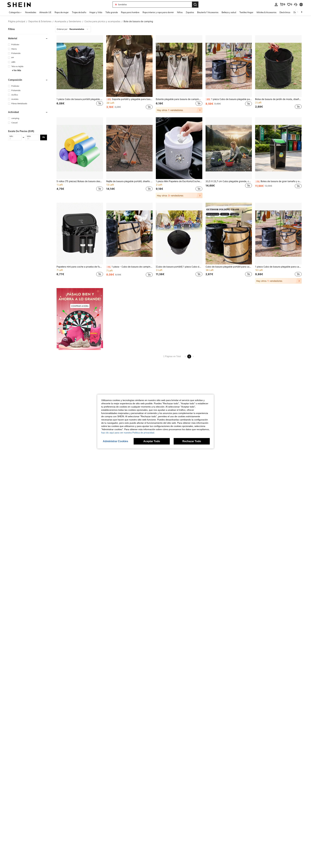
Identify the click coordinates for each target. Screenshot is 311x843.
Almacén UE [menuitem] (45, 12)
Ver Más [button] (17, 70)
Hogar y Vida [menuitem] (95, 12)
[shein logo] (19, 4)
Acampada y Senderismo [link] (68, 21)
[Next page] (193, 356)
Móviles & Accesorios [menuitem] (266, 12)
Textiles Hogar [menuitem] (246, 12)
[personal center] (276, 4)
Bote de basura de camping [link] (138, 21)
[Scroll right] (301, 12)
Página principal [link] (16, 21)
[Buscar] (195, 4)
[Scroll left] (298, 12)
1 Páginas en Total (172, 356)
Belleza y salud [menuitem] (229, 12)
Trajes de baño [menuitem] (79, 12)
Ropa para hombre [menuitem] (130, 12)
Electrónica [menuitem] (285, 12)
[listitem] (79, 74)
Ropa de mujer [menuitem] (62, 12)
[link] (282, 4)
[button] (296, 4)
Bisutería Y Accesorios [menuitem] (207, 12)
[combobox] (73, 29)
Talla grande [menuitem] (111, 12)
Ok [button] (43, 137)
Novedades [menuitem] (30, 12)
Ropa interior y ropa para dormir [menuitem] (158, 12)
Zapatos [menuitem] (190, 12)
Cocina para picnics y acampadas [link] (102, 21)
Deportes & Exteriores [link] (39, 21)
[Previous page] (185, 356)
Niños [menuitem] (180, 12)
